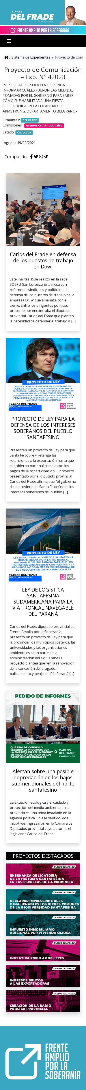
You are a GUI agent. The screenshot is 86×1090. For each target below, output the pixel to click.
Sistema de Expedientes (30, 57)
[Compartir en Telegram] (46, 156)
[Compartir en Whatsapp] (41, 156)
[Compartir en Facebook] (31, 156)
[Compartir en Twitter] (36, 156)
